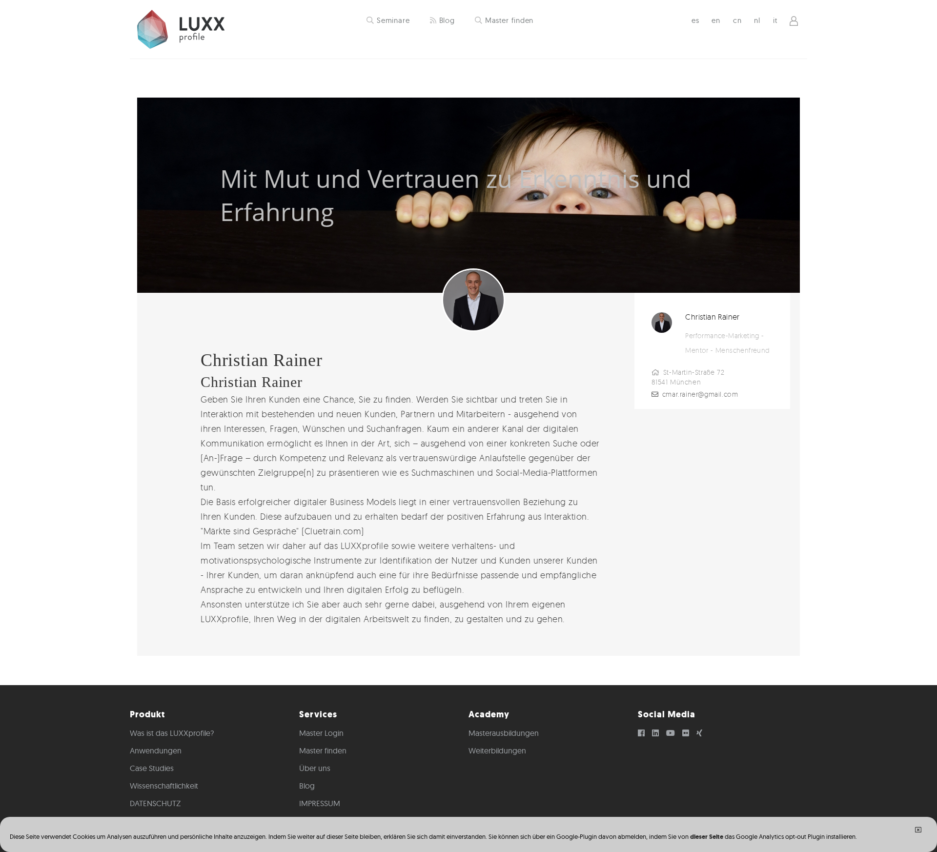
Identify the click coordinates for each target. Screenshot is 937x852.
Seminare (392, 20)
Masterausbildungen (503, 733)
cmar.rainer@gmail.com (700, 394)
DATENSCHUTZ (155, 803)
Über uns (314, 768)
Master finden (508, 20)
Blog (446, 20)
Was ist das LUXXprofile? (172, 733)
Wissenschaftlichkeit (164, 786)
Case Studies (152, 768)
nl (757, 20)
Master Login (321, 733)
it (775, 20)
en (716, 20)
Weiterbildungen (497, 750)
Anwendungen (156, 750)
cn (737, 20)
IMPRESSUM (319, 803)
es (695, 20)
